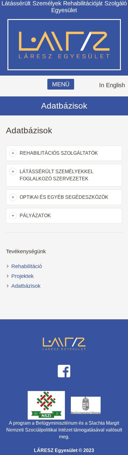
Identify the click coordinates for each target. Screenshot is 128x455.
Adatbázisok (25, 286)
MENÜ (60, 84)
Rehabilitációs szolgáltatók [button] (59, 153)
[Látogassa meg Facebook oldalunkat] (64, 370)
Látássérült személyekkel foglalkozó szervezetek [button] (56, 175)
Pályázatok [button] (35, 215)
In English (112, 85)
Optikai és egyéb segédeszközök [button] (64, 197)
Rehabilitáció (26, 266)
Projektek (22, 276)
